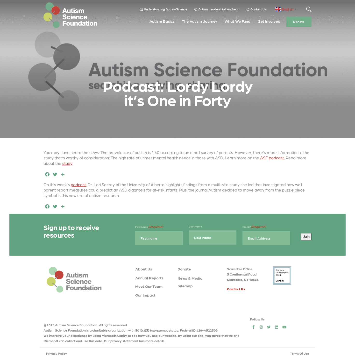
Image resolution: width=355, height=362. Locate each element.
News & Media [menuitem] (190, 278)
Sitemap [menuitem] (185, 286)
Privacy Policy (56, 353)
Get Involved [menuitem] (269, 21)
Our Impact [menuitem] (145, 295)
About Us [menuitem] (143, 269)
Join (306, 236)
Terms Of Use (299, 353)
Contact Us (258, 9)
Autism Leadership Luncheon (218, 9)
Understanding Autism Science (165, 9)
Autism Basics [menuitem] (162, 21)
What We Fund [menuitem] (237, 21)
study (67, 163)
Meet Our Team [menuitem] (149, 286)
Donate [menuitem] (299, 21)
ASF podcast (272, 157)
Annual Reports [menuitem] (149, 278)
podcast (78, 184)
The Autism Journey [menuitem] (199, 21)
